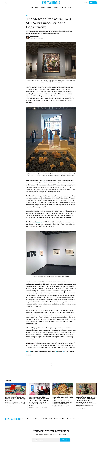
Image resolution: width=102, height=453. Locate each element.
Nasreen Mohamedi (38, 284)
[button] (69, 7)
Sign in (85, 2)
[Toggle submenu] (70, 7)
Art (27, 15)
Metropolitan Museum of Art (47, 351)
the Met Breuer (48, 180)
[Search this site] (5, 3)
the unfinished (45, 100)
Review (29, 355)
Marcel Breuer (34, 351)
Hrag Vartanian (34, 36)
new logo (39, 222)
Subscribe (92, 2)
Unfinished (37, 345)
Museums (59, 351)
